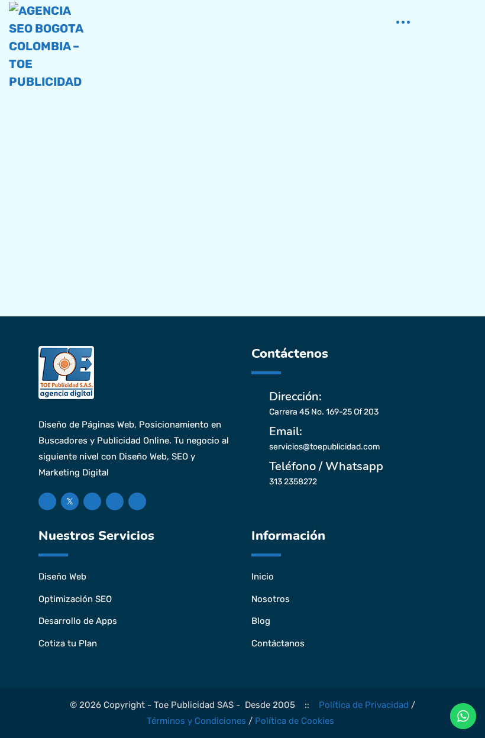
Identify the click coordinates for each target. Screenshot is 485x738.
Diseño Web (62, 576)
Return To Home (251, 344)
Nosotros (270, 599)
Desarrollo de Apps (77, 621)
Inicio (262, 576)
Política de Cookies (294, 721)
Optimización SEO (75, 599)
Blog (260, 621)
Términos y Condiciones (196, 721)
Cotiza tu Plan (67, 643)
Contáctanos (278, 643)
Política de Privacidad (364, 705)
